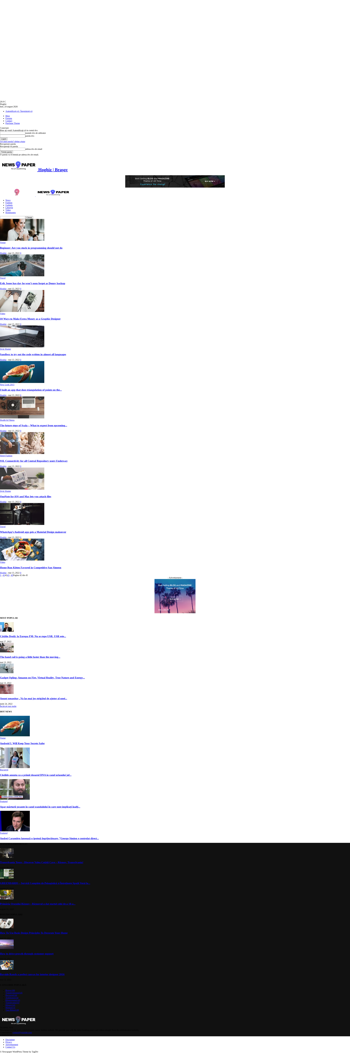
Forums (8, 118)
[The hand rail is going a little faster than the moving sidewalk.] (7, 651)
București (4, 770)
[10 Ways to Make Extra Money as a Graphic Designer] (22, 311)
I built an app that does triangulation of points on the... (31, 389)
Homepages (10, 212)
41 (4, 575)
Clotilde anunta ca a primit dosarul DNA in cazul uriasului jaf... (36, 775)
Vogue (3, 242)
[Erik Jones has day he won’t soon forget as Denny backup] (22, 275)
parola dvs (29, 136)
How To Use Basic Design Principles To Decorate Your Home (34, 932)
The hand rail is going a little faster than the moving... (30, 657)
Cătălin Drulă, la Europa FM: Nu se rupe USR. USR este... (33, 636)
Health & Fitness (7, 420)
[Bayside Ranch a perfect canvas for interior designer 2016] (7, 969)
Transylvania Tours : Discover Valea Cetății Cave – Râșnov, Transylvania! (41, 862)
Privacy (8, 1042)
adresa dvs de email (33, 149)
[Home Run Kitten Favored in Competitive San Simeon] (22, 560)
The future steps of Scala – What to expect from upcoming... (33, 425)
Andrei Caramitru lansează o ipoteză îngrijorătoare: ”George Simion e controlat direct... (49, 838)
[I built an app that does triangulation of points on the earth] (22, 382)
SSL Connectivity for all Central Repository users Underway (34, 460)
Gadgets (9, 205)
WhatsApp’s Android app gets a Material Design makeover (33, 532)
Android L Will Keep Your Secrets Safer (22, 743)
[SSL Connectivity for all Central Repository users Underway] (22, 453)
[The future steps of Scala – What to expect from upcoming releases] (22, 417)
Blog (7, 116)
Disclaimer (10, 1039)
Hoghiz (3, 253)
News (8, 200)
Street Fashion (6, 456)
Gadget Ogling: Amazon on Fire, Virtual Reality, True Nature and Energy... (42, 677)
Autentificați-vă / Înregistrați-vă (18, 111)
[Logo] (18, 195)
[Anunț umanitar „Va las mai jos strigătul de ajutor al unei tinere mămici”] (7, 693)
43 (8, 575)
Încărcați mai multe (8, 706)
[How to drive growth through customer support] (7, 948)
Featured (4, 801)
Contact (8, 121)
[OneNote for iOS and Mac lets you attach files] (22, 489)
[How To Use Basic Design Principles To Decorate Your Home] (7, 927)
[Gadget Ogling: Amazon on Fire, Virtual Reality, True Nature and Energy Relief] (7, 672)
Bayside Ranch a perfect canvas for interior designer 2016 (32, 974)
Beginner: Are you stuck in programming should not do (31, 247)
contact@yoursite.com (22, 1032)
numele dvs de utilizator (35, 133)
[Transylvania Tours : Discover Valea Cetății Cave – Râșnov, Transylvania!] (7, 857)
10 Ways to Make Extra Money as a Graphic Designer (30, 318)
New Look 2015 (7, 384)
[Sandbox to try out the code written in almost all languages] (22, 346)
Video (8, 210)
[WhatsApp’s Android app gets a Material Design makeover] (22, 524)
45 (12, 575)
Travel (2, 278)
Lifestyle (9, 207)
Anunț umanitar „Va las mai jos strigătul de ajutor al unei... (33, 698)
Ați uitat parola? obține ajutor (12, 141)
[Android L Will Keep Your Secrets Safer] (15, 735)
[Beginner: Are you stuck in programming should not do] (22, 240)
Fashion (8, 203)
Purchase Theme (12, 123)
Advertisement (11, 1044)
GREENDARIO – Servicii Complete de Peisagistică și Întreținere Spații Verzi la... (45, 883)
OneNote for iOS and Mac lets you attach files (25, 496)
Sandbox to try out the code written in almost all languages (33, 354)
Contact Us (10, 1047)
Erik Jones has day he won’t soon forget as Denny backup (32, 283)
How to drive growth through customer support (26, 953)
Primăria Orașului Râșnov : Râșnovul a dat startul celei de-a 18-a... (37, 903)
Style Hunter (5, 349)
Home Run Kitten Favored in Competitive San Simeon (30, 567)
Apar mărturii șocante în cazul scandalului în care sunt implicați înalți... (40, 806)
